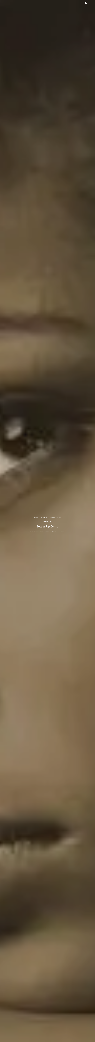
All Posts (44, 517)
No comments (62, 531)
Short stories (47, 521)
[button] (91, 3)
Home (36, 517)
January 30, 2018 (50, 531)
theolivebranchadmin (35, 531)
